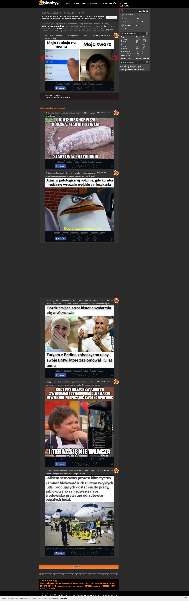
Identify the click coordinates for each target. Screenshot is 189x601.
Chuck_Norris (127, 53)
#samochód (67, 370)
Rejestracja (124, 6)
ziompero (137, 66)
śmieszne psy (97, 586)
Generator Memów (108, 3)
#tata (84, 161)
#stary (92, 161)
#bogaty (49, 548)
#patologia (84, 234)
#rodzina (60, 161)
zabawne (111, 583)
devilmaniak (124, 68)
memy (60, 28)
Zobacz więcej (129, 29)
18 (116, 574)
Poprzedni (43, 53)
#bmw (58, 370)
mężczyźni (104, 583)
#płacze (86, 459)
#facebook (77, 83)
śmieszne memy (53, 583)
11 (85, 574)
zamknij (185, 597)
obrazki (70, 586)
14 (99, 574)
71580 (138, 18)
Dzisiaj (138, 58)
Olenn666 (143, 70)
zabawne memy (83, 583)
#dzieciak (95, 459)
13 (94, 574)
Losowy (76, 3)
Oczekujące (92, 3)
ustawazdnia (141, 68)
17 (112, 574)
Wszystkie (145, 58)
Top (67, 3)
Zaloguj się (48, 97)
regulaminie (63, 598)
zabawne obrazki (67, 583)
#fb (85, 83)
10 (81, 574)
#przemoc (94, 234)
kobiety (42, 583)
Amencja (123, 70)
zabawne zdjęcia (48, 585)
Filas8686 (133, 68)
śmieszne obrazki (102, 26)
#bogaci (58, 548)
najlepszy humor (62, 586)
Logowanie (124, 3)
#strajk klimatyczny (82, 548)
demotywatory (109, 29)
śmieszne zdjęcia (94, 583)
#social (92, 83)
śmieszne (75, 583)
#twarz (60, 83)
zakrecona (126, 55)
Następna (116, 53)
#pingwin (74, 234)
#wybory (56, 459)
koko (124, 43)
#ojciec (69, 161)
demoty (88, 585)
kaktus (125, 48)
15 (103, 574)
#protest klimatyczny (98, 548)
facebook (42, 588)
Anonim (125, 39)
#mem (67, 83)
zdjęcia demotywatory (53, 26)
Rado (124, 50)
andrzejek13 (124, 66)
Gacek (132, 66)
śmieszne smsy (51, 588)
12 (90, 574)
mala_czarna (127, 51)
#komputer (66, 459)
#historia (77, 370)
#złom (93, 370)
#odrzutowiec (69, 548)
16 (107, 574)
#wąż (77, 161)
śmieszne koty (108, 585)
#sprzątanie (76, 459)
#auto (86, 370)
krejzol (125, 41)
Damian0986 (134, 70)
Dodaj (83, 3)
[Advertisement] (79, 256)
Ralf (128, 70)
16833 (138, 15)
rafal (124, 46)
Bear (124, 44)
